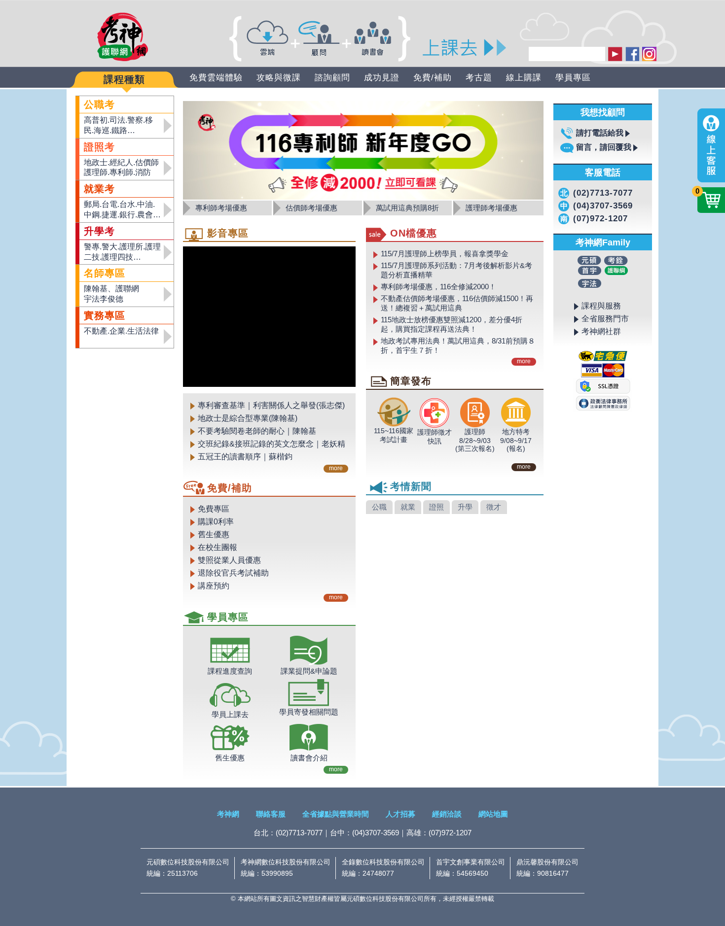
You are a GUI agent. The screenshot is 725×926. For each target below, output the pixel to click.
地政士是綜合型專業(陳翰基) (247, 418)
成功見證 (381, 77)
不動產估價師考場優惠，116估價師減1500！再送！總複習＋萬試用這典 (457, 303)
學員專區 (573, 77)
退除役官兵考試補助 (233, 573)
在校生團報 (217, 547)
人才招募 (400, 814)
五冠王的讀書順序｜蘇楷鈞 (245, 456)
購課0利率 (216, 521)
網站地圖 (493, 814)
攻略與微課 (278, 77)
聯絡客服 (271, 814)
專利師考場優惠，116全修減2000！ (438, 286)
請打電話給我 (599, 133)
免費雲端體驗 (216, 77)
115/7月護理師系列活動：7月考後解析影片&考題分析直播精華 (456, 270)
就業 (407, 507)
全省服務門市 (605, 318)
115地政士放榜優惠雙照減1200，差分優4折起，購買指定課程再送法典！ (451, 324)
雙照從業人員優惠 (229, 560)
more (336, 468)
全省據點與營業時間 (335, 814)
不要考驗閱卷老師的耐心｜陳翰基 (257, 431)
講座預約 (213, 586)
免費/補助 (432, 77)
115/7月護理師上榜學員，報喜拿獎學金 (444, 253)
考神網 (228, 814)
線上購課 (524, 77)
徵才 (493, 507)
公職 (379, 507)
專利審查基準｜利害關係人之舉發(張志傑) (271, 405)
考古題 (479, 77)
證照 (436, 507)
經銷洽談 (447, 814)
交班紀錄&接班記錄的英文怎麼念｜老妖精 (271, 444)
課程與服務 (601, 306)
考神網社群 (601, 331)
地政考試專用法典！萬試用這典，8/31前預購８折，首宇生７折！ (458, 345)
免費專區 (213, 509)
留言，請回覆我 (603, 147)
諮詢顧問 (332, 77)
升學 (465, 507)
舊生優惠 (213, 534)
